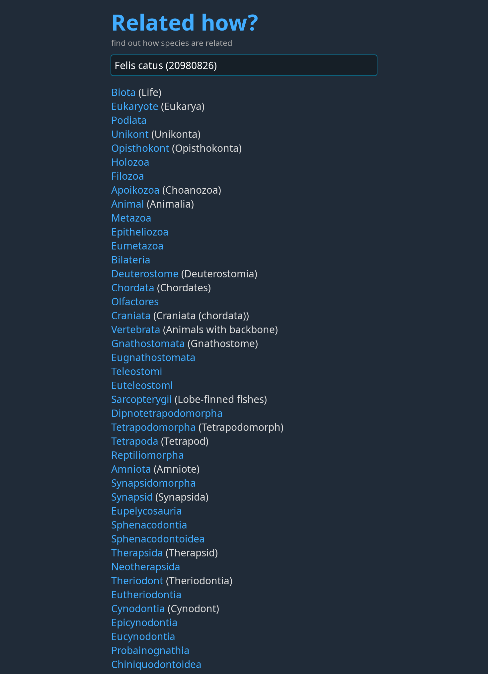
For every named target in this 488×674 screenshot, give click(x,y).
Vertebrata (135, 329)
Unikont (130, 134)
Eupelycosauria (146, 511)
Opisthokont (140, 148)
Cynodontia (138, 608)
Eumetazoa (137, 245)
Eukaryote (134, 106)
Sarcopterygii (141, 399)
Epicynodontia (144, 622)
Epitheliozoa (140, 232)
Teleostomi (136, 371)
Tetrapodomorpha (153, 427)
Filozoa (127, 176)
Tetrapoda (134, 441)
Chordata (132, 287)
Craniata (131, 315)
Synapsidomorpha (153, 483)
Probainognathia (150, 650)
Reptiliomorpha (147, 455)
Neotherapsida (145, 566)
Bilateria (130, 259)
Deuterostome (145, 273)
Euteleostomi (142, 385)
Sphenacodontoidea (158, 538)
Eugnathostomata (153, 357)
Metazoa (131, 218)
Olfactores (135, 301)
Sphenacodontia (149, 524)
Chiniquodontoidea (156, 664)
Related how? (184, 22)
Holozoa (130, 162)
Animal (127, 204)
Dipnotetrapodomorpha (167, 413)
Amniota (131, 469)
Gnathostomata (148, 343)
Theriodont (137, 580)
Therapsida (137, 552)
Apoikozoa (135, 190)
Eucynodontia (143, 636)
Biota (123, 92)
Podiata (129, 120)
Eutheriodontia (146, 594)
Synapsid (132, 497)
